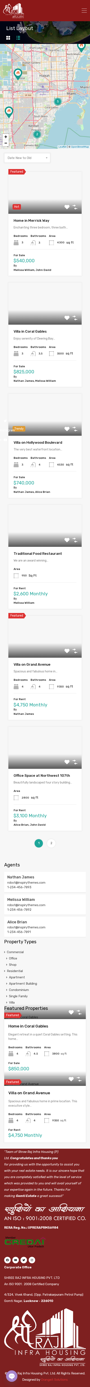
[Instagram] (32, 1260)
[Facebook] (7, 1260)
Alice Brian (17, 922)
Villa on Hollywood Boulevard (38, 442)
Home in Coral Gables (28, 1026)
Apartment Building (23, 983)
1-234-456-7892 (19, 910)
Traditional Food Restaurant (38, 553)
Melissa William (21, 899)
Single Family (18, 996)
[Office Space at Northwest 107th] (18, 74)
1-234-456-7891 (19, 932)
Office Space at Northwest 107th (42, 775)
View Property (45, 205)
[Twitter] (24, 1260)
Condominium (19, 990)
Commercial (15, 952)
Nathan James (20, 877)
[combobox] (27, 158)
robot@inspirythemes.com (26, 882)
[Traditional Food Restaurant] (9, 112)
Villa (12, 1002)
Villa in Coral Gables (30, 331)
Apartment (17, 977)
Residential (15, 971)
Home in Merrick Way (31, 220)
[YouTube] (15, 1260)
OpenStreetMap (80, 147)
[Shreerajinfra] (13, 16)
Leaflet (63, 147)
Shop (13, 965)
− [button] (5, 143)
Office (13, 958)
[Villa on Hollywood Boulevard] (81, 47)
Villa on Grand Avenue (32, 664)
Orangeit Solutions (54, 1380)
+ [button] (5, 136)
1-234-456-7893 (19, 887)
